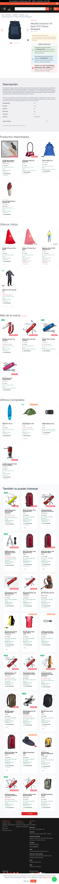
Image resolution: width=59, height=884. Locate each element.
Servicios (4, 826)
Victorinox (33, 20)
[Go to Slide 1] (10, 43)
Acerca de (5, 828)
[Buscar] (47, 8)
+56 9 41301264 (16, 3)
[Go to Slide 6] (18, 43)
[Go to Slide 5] (17, 43)
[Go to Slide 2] (12, 43)
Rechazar (26, 881)
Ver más (30, 813)
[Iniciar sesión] (50, 8)
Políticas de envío (7, 830)
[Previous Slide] (2, 30)
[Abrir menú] (4, 9)
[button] (15, 30)
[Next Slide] (27, 30)
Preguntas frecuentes (35, 862)
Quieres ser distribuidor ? (22, 826)
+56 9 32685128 (27, 3)
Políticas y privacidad (35, 866)
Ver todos (24, 316)
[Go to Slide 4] (15, 43)
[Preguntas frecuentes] (57, 3)
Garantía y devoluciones (8, 824)
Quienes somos (6, 823)
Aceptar (33, 881)
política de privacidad (48, 877)
